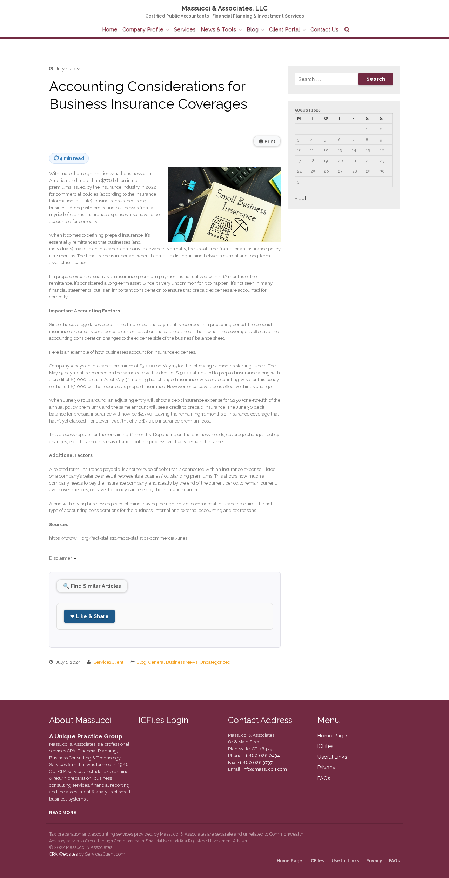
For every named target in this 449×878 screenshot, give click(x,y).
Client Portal (284, 29)
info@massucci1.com (264, 769)
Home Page (332, 735)
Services (185, 29)
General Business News (172, 662)
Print (267, 141)
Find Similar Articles (92, 586)
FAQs (323, 778)
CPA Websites (63, 854)
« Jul (300, 198)
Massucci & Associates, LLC (225, 8)
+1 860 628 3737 (254, 762)
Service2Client (108, 662)
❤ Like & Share (89, 616)
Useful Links (332, 757)
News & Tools (218, 29)
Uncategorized (215, 662)
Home (110, 29)
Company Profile (142, 29)
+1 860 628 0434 (261, 755)
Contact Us (324, 29)
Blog (253, 29)
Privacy (326, 767)
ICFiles (325, 746)
